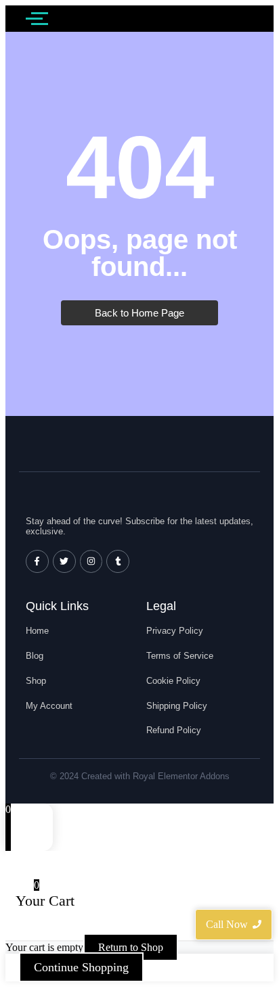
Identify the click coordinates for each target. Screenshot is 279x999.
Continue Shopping (81, 967)
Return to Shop (130, 947)
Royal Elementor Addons (181, 776)
